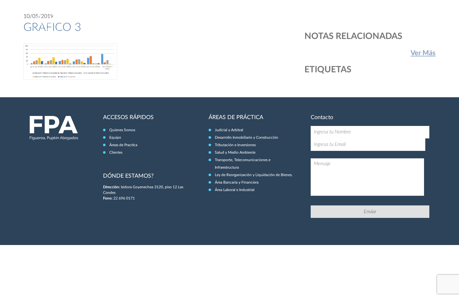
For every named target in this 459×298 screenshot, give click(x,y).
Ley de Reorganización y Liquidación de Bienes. (254, 175)
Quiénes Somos (308, 18)
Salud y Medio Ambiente (235, 152)
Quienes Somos (122, 130)
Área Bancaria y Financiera (237, 182)
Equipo (339, 18)
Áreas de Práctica (372, 18)
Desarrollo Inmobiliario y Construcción (246, 137)
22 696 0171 (124, 198)
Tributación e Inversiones (235, 145)
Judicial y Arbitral (229, 130)
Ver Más (423, 53)
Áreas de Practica (123, 145)
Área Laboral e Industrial (234, 190)
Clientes (406, 18)
